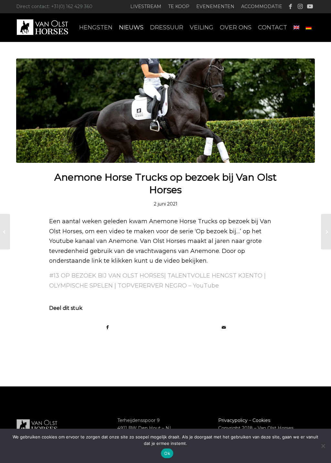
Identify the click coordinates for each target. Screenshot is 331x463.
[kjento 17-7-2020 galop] (165, 110)
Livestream (145, 6)
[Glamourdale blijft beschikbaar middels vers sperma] (326, 231)
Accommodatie (261, 6)
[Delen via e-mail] (224, 327)
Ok (167, 453)
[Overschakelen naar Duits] (309, 27)
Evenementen (215, 6)
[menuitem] (146, 6)
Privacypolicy (233, 420)
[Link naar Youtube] (310, 6)
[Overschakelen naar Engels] (296, 27)
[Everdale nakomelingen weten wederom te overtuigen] (5, 231)
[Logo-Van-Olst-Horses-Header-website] (46, 27)
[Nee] (323, 446)
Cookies (261, 420)
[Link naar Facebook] (290, 6)
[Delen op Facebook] (107, 327)
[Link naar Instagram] (300, 6)
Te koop (178, 6)
